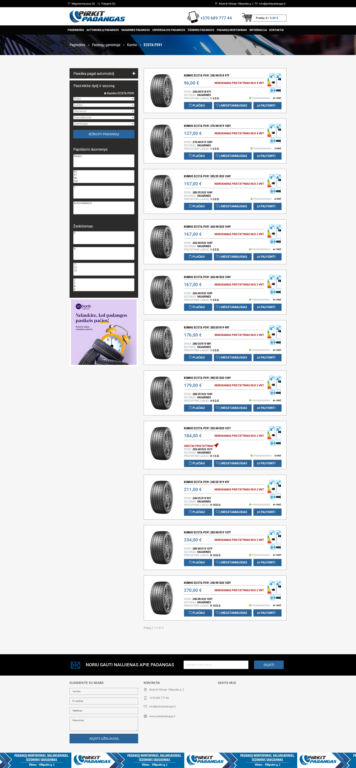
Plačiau (198, 105)
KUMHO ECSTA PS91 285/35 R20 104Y (207, 176)
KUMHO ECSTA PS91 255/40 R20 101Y (207, 428)
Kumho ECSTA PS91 (120, 93)
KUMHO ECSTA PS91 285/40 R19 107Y (207, 532)
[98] (103, 178)
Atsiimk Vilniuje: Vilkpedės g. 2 (236, 3)
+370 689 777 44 (216, 18)
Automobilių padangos (102, 30)
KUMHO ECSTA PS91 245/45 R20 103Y (207, 583)
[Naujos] (103, 156)
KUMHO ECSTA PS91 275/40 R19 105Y (207, 126)
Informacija (258, 30)
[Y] (103, 187)
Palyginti (267, 105)
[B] (103, 289)
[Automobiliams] (103, 203)
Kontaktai (276, 30)
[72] (103, 267)
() (83, 3)
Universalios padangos (168, 30)
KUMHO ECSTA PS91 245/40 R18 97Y (206, 75)
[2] (103, 280)
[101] (103, 181)
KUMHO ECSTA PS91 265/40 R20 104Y (207, 226)
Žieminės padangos (201, 30)
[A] (103, 248)
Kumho (132, 45)
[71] (103, 264)
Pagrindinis (76, 30)
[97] (103, 175)
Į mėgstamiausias (233, 105)
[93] (103, 171)
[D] (103, 233)
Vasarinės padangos (135, 30)
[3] (103, 283)
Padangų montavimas (232, 30)
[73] (103, 270)
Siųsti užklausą (103, 738)
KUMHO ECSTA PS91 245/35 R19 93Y (206, 482)
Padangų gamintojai (106, 45)
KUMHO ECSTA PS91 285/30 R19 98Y (206, 327)
